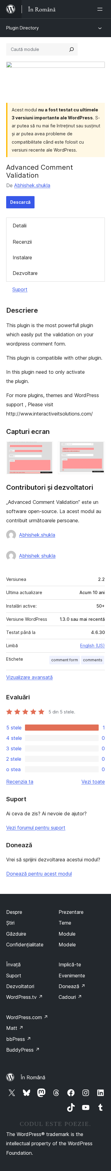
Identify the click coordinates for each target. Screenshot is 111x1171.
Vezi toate (93, 782)
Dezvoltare (25, 273)
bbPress (18, 1039)
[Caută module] (71, 49)
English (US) (92, 645)
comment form (64, 660)
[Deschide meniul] (101, 9)
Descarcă (20, 202)
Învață (13, 964)
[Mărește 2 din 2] (96, 450)
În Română (33, 1077)
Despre (14, 912)
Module (67, 934)
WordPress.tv (24, 997)
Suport (19, 289)
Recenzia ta (19, 782)
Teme (65, 923)
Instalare (22, 257)
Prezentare (71, 912)
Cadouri (70, 997)
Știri (10, 923)
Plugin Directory (22, 27)
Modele (67, 944)
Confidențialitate (24, 944)
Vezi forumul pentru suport (35, 828)
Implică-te (70, 964)
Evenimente (72, 975)
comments (92, 660)
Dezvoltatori (20, 986)
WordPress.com (27, 1017)
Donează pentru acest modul (39, 874)
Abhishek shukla (37, 556)
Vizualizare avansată (29, 677)
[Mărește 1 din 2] (45, 450)
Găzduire (16, 934)
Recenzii (22, 242)
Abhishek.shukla (32, 185)
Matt (14, 1028)
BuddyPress (23, 1050)
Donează (72, 986)
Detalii (20, 225)
